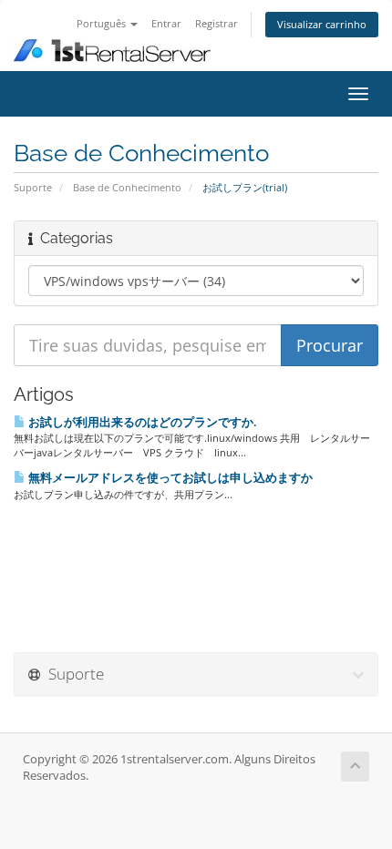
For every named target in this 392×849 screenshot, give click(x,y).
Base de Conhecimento (127, 187)
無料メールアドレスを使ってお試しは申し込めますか (169, 477)
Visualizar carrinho (321, 24)
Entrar (166, 23)
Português (103, 23)
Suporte (33, 187)
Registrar (216, 23)
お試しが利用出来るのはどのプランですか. (141, 422)
